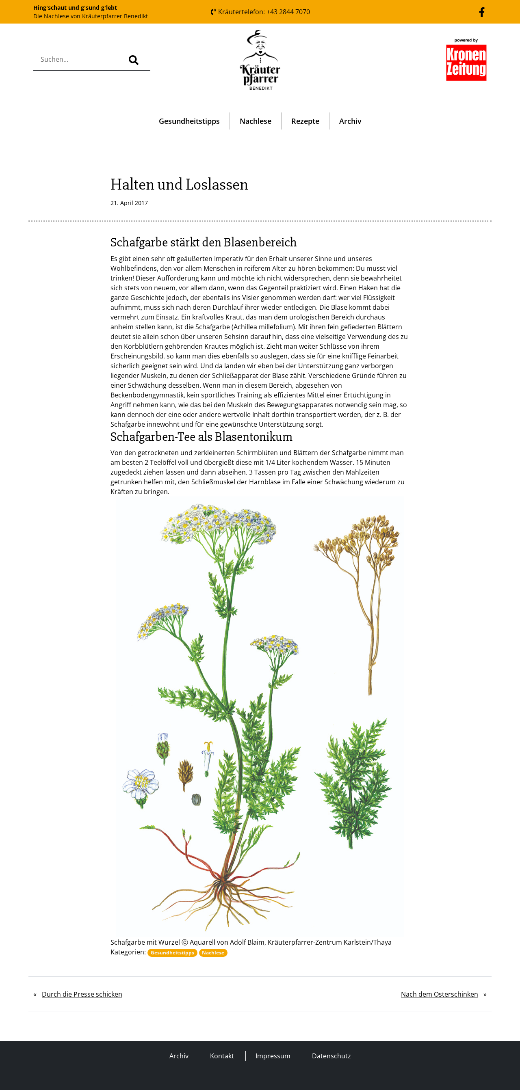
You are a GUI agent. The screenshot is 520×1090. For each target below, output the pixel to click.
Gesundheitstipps (189, 121)
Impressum (273, 1055)
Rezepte (305, 121)
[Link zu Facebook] (482, 11)
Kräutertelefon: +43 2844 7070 (263, 11)
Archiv (350, 121)
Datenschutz (331, 1055)
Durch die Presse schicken (82, 994)
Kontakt (222, 1055)
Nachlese (255, 121)
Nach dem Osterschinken (439, 994)
